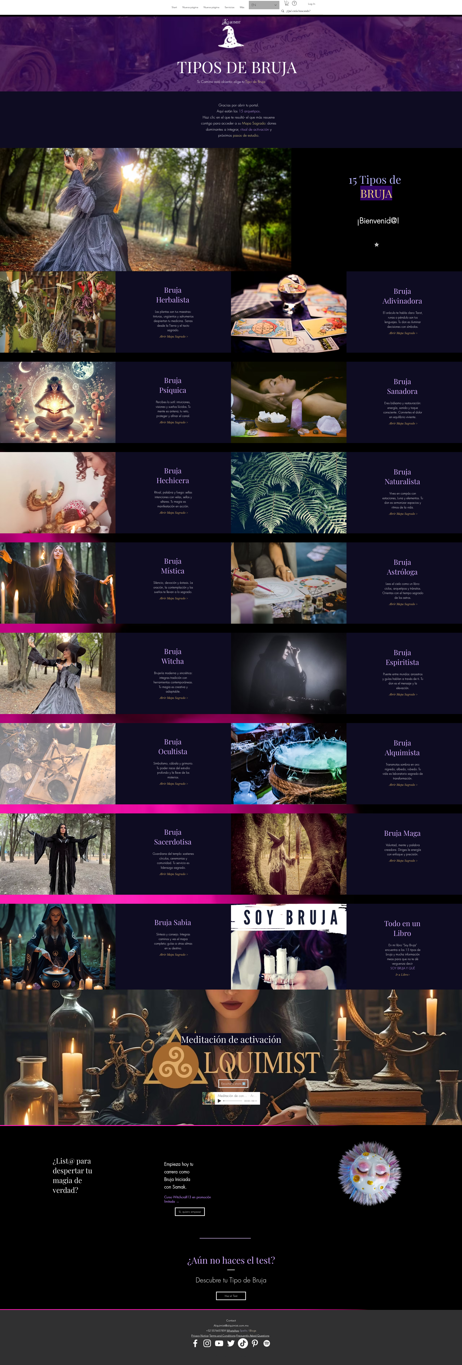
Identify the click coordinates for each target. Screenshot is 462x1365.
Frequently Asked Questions (252, 1335)
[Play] (219, 1101)
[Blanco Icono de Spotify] (267, 1343)
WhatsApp (233, 1330)
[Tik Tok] (243, 1343)
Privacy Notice (200, 1335)
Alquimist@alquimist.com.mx (231, 1325)
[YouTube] (219, 1343)
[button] (287, 3)
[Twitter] (231, 1343)
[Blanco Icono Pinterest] (255, 1343)
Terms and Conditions (222, 1335)
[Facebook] (195, 1343)
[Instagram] (207, 1343)
